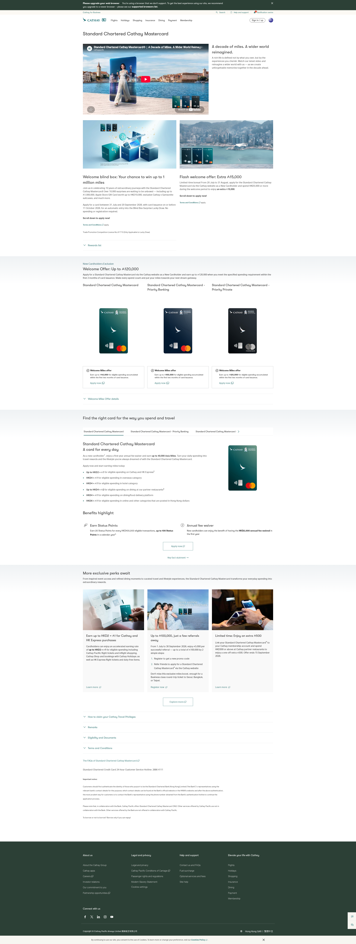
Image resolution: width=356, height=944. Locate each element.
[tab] (103, 432)
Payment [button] (172, 20)
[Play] (85, 112)
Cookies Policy (198, 940)
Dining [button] (161, 20)
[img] (272, 3)
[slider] (84, 109)
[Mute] (88, 112)
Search (222, 12)
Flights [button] (114, 20)
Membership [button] (186, 20)
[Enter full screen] (206, 112)
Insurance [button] (150, 20)
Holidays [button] (125, 20)
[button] (93, 687)
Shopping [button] (137, 20)
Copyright (87, 931)
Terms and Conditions (92, 225)
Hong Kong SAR (253, 931)
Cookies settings (139, 887)
